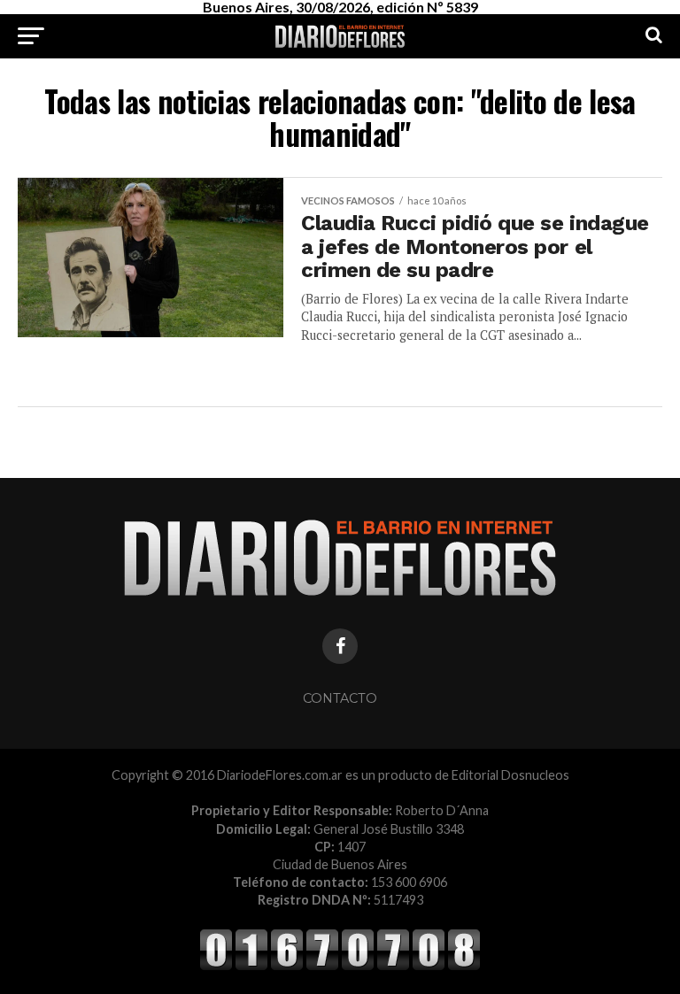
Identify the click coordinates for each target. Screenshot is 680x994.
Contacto (340, 698)
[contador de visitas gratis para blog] (340, 967)
